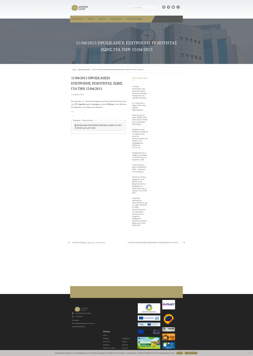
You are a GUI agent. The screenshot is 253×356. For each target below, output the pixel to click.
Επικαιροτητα (77, 19)
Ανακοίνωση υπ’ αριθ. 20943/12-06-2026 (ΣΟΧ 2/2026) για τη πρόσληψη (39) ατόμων (140, 119)
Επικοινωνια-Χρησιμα (135, 19)
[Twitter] (168, 7)
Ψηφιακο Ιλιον (116, 19)
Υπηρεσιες (102, 19)
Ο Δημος (90, 19)
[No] (250, 353)
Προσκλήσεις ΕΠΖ (84, 69)
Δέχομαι (179, 353)
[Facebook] (163, 7)
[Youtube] (173, 7)
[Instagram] (178, 7)
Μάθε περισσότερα (191, 353)
